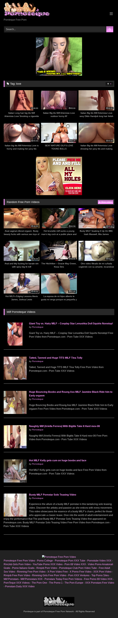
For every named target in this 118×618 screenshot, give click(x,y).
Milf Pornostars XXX (32, 579)
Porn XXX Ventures (78, 575)
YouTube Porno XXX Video (48, 564)
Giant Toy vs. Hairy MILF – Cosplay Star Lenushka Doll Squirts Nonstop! (71, 323)
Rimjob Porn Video (46, 568)
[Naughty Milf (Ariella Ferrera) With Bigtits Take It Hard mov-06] (15, 447)
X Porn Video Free (57, 571)
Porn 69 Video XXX (75, 564)
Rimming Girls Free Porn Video (49, 575)
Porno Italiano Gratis (23, 568)
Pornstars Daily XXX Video (20, 586)
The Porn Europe (74, 582)
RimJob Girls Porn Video (17, 564)
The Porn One (39, 582)
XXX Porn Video (102, 571)
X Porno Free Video (80, 571)
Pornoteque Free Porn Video (19, 560)
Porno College (45, 560)
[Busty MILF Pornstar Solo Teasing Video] (15, 515)
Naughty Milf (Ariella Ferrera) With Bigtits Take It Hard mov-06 (64, 426)
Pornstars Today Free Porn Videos (63, 579)
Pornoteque (37, 327)
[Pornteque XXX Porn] (59, 10)
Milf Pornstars (11, 579)
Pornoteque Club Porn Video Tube (78, 568)
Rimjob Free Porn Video (17, 575)
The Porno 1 (56, 582)
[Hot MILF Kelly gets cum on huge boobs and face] (15, 481)
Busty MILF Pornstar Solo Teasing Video (52, 494)
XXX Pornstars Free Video (99, 582)
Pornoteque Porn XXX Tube (70, 560)
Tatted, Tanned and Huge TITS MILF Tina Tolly (55, 357)
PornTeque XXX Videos (17, 582)
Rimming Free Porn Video (31, 571)
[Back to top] (108, 609)
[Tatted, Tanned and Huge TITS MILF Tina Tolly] (15, 379)
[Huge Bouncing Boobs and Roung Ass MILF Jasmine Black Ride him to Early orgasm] (15, 413)
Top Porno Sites (100, 575)
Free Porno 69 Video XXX (98, 579)
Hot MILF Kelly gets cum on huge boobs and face (57, 460)
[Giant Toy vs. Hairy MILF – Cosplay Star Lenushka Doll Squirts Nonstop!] (15, 344)
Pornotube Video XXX (99, 560)
